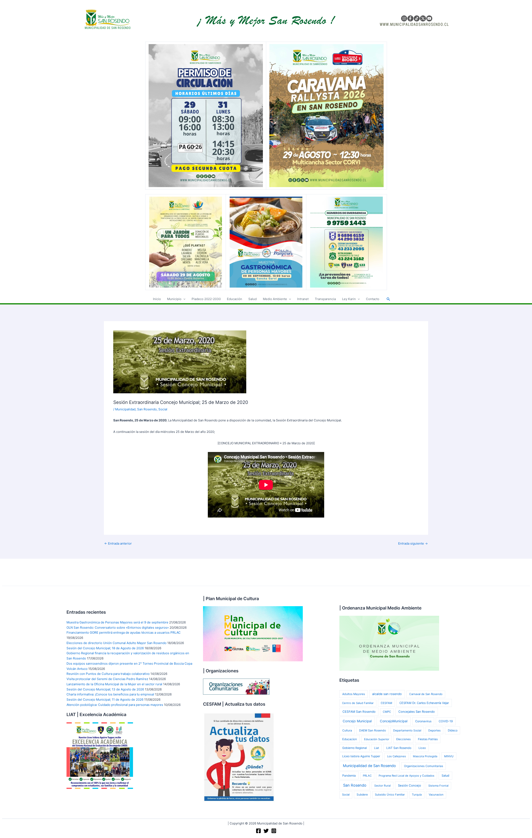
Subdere (362, 794)
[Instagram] (273, 830)
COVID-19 (446, 721)
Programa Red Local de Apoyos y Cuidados (406, 775)
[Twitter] (266, 830)
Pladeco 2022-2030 (206, 299)
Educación (234, 299)
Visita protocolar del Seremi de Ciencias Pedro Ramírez (107, 679)
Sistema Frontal (438, 785)
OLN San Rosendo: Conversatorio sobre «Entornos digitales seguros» (117, 627)
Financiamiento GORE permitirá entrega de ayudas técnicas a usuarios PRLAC (123, 632)
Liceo (422, 748)
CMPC (387, 711)
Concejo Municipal (357, 721)
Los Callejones (396, 756)
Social (162, 409)
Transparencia (325, 299)
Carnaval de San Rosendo (425, 694)
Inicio (157, 299)
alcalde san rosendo (387, 694)
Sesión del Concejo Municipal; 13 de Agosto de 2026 (105, 689)
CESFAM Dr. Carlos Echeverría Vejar (424, 703)
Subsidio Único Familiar (390, 794)
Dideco (452, 730)
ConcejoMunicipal (394, 721)
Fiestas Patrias (428, 739)
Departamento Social (407, 730)
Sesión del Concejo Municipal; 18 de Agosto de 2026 (105, 648)
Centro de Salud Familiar (358, 703)
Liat (376, 748)
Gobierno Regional (354, 748)
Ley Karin (349, 299)
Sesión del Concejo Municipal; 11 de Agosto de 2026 (104, 699)
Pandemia (349, 775)
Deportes (434, 730)
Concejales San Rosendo (416, 712)
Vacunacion (436, 794)
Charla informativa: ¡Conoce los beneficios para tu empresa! (110, 694)
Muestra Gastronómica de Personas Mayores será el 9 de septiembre (117, 622)
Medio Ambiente (275, 299)
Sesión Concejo (409, 785)
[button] (183, 299)
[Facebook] (258, 830)
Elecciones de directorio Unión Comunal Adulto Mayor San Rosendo (116, 643)
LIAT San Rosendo (398, 748)
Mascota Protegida (425, 756)
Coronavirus (423, 721)
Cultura (347, 730)
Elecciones (403, 739)
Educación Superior (376, 739)
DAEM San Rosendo (372, 730)
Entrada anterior (118, 543)
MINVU (448, 756)
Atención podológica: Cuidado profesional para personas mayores (114, 705)
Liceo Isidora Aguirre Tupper (361, 756)
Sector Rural (382, 785)
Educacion (349, 739)
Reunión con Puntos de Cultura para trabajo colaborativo (108, 674)
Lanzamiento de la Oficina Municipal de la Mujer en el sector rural (114, 684)
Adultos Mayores (353, 694)
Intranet (303, 299)
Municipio (174, 299)
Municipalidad (125, 409)
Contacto (372, 299)
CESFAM (386, 703)
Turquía (417, 794)
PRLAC (367, 775)
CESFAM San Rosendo (359, 712)
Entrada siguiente (413, 543)
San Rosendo (147, 409)
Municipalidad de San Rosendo (369, 766)
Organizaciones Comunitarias (423, 766)
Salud (252, 299)
